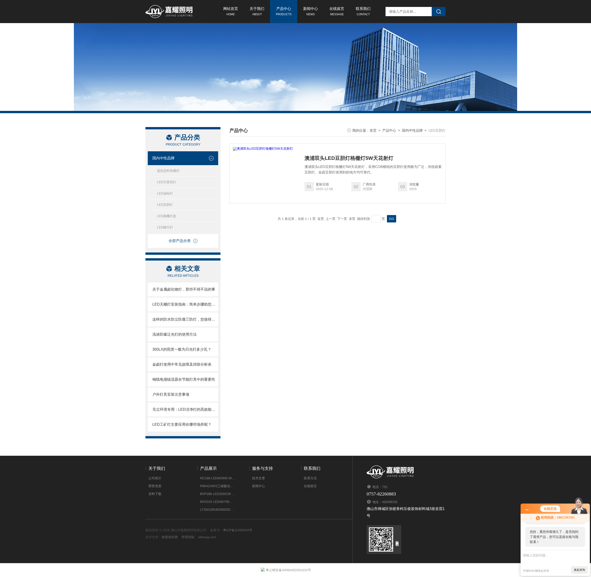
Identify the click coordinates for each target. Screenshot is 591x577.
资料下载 (154, 494)
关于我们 (257, 11)
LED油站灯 (165, 193)
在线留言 (336, 11)
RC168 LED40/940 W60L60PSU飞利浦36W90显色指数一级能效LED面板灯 (217, 478)
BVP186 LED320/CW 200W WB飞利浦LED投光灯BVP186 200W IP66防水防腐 (217, 494)
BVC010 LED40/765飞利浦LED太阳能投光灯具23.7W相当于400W (217, 502)
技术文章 (258, 478)
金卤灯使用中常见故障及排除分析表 (181, 364)
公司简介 (154, 478)
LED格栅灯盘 (166, 216)
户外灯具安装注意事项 (170, 394)
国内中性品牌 (163, 158)
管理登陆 (187, 537)
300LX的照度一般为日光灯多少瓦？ (181, 349)
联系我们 (363, 11)
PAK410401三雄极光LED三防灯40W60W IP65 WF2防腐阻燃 (217, 486)
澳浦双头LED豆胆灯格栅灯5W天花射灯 (349, 158)
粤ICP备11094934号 (237, 530)
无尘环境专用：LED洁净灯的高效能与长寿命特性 (185, 409)
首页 (373, 130)
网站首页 (230, 11)
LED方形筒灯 (166, 182)
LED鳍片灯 (165, 227)
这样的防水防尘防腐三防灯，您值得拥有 (185, 319)
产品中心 (284, 11)
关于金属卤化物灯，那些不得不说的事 (183, 289)
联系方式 (310, 478)
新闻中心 (310, 11)
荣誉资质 (154, 486)
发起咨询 (579, 569)
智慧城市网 (170, 537)
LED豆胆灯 (165, 205)
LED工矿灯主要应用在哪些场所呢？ (181, 424)
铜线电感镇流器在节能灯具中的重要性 (183, 379)
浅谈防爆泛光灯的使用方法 (174, 334)
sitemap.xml (207, 537)
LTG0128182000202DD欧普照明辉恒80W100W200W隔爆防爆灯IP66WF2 (217, 509)
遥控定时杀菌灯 (168, 171)
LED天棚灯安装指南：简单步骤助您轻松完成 (185, 304)
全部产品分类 (180, 241)
